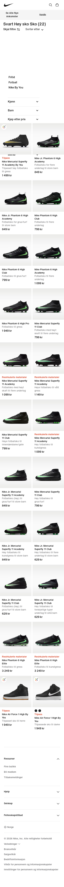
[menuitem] (12, 844)
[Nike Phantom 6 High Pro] (16, 304)
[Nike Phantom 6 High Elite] (16, 637)
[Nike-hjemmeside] (9, 5)
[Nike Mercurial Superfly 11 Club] (48, 304)
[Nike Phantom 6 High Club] (48, 196)
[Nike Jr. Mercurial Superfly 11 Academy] (16, 472)
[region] (32, 118)
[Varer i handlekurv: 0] (57, 5)
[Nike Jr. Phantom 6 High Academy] (48, 139)
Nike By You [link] (16, 87)
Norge (10, 827)
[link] (4, 127)
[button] (23, 102)
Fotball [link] (13, 82)
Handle (42, 15)
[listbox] (34, 29)
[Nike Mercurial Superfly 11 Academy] (16, 358)
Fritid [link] (12, 77)
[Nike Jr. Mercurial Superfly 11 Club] (48, 526)
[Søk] (50, 5)
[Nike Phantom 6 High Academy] (48, 250)
